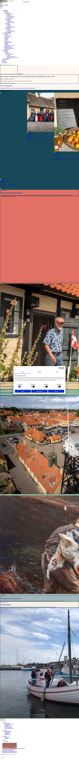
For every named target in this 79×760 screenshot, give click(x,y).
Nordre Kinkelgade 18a (9, 724)
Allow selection (39, 391)
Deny (23, 391)
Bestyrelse (6, 38)
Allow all (56, 391)
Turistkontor (4, 61)
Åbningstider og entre (11, 16)
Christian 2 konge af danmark (12, 57)
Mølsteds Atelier (8, 734)
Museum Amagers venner (9, 45)
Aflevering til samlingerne (9, 48)
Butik (3, 60)
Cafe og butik (9, 18)
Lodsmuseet (7, 23)
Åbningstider (4, 730)
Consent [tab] (22, 371)
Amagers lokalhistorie (9, 53)
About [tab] (57, 371)
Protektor (6, 39)
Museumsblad (7, 46)
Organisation (4, 736)
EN (2, 2)
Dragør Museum (8, 19)
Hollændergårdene (8, 13)
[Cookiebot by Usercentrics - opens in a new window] (59, 368)
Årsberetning (7, 41)
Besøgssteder (4, 10)
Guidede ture (4, 62)
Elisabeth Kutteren (8, 32)
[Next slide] (77, 380)
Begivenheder (4, 59)
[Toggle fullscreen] (20, 74)
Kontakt (3, 722)
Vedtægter (6, 43)
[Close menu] (1, 8)
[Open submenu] (7, 10)
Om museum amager (6, 33)
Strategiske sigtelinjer (8, 42)
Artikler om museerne (9, 47)
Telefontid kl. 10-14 (8, 726)
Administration (7, 723)
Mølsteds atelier (7, 28)
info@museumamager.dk (9, 728)
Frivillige (6, 44)
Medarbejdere (7, 737)
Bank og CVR (7, 49)
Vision (6, 40)
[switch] (33, 387)
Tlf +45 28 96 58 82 (8, 727)
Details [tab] (39, 371)
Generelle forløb (8, 58)
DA (0, 2)
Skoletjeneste (4, 50)
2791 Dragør (7, 725)
